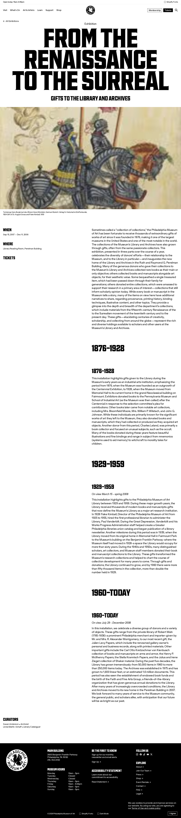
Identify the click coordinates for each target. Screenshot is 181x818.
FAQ (138, 790)
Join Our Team (142, 771)
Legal (138, 794)
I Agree (172, 813)
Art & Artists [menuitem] (28, 10)
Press (138, 775)
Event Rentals (142, 782)
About (139, 767)
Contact (140, 786)
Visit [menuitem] (5, 10)
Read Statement (99, 782)
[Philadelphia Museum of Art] (90, 10)
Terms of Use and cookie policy (146, 808)
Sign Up (95, 762)
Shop (58, 10)
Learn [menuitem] (39, 10)
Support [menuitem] (49, 10)
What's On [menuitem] (15, 10)
